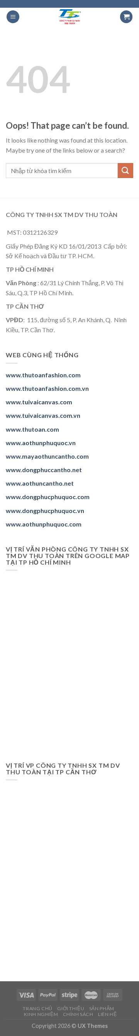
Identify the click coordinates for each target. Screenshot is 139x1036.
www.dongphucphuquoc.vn (45, 510)
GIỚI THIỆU (70, 1008)
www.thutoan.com (32, 429)
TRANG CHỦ (38, 1008)
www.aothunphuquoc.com (43, 524)
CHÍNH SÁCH (78, 1014)
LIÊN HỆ (107, 1014)
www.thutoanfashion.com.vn (47, 388)
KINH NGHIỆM (41, 1014)
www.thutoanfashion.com (43, 374)
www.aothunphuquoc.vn (41, 442)
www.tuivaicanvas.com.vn (43, 415)
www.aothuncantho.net (40, 483)
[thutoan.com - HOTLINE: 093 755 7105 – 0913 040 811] (69, 17)
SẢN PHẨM (101, 1008)
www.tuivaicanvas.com (39, 401)
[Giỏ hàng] (126, 16)
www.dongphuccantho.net (44, 469)
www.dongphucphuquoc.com (48, 496)
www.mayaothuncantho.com (47, 456)
